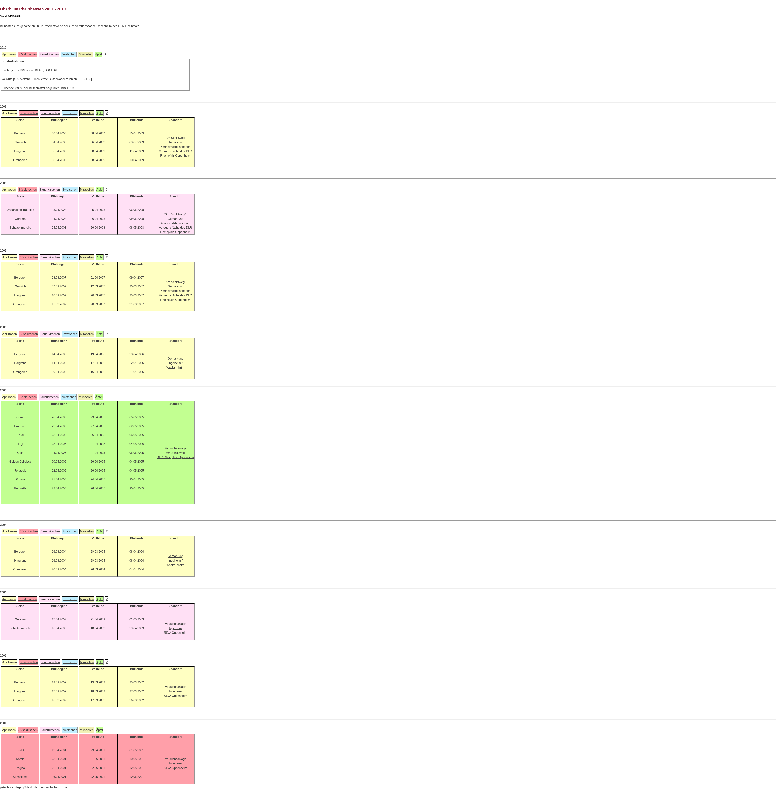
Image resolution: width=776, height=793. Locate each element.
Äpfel (98, 54)
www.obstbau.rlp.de (54, 787)
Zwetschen (68, 54)
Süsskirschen (27, 54)
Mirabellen (85, 54)
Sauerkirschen (49, 54)
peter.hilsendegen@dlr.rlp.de (18, 787)
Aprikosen (9, 54)
